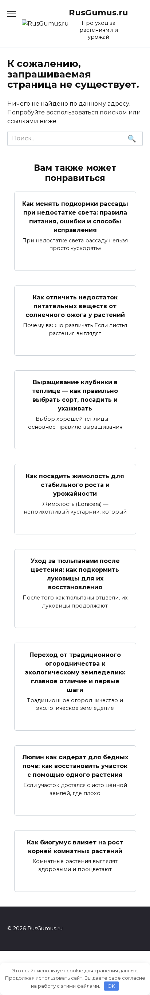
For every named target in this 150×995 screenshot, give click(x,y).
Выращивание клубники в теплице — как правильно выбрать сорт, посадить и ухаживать (75, 395)
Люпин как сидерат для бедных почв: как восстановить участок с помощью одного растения (75, 766)
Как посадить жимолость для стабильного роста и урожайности (75, 484)
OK (111, 986)
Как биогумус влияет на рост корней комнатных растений (75, 846)
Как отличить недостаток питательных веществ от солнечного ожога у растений (75, 306)
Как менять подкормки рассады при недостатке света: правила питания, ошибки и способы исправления (75, 216)
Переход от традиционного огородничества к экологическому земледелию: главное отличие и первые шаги (75, 672)
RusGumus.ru (98, 12)
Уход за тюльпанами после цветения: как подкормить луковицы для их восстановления (75, 574)
